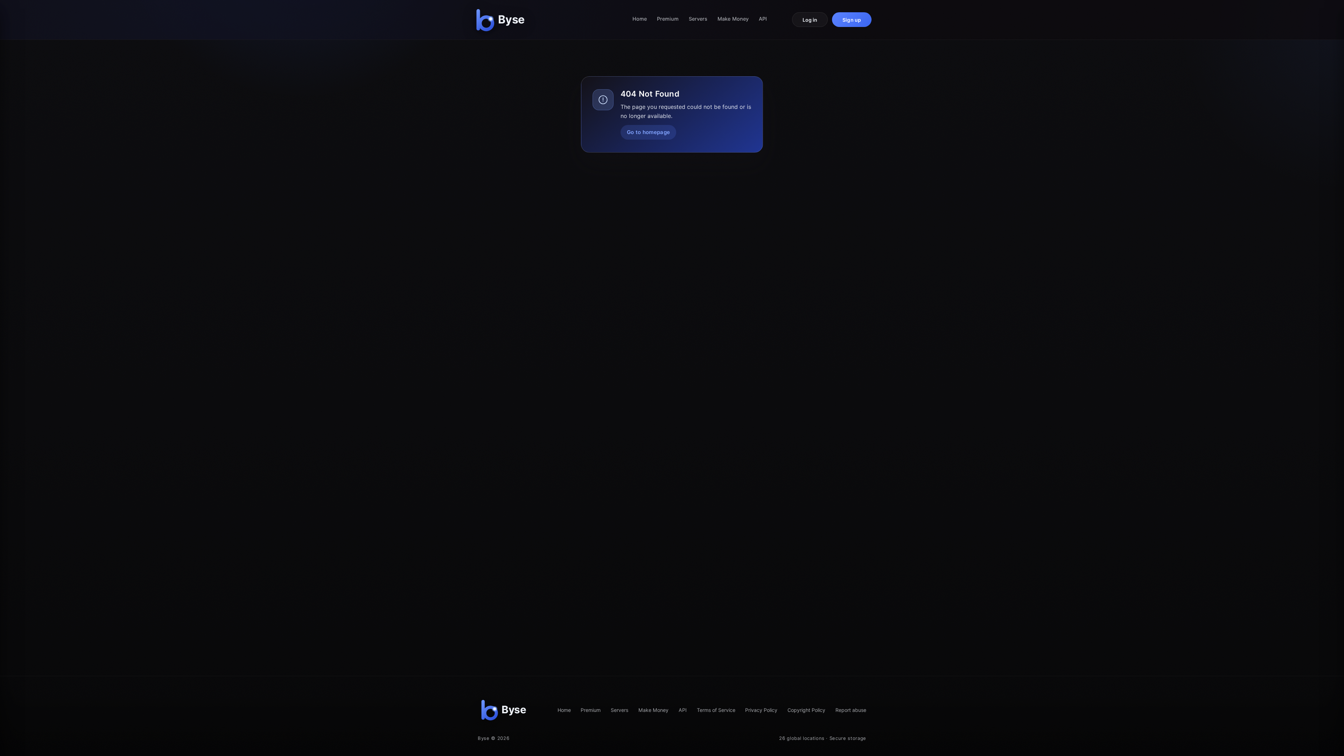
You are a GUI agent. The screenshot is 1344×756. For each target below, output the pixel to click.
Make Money (733, 19)
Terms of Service (716, 710)
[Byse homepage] (501, 20)
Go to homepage (648, 132)
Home (639, 19)
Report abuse (850, 710)
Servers (698, 19)
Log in (810, 20)
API (763, 19)
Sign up (851, 20)
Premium (668, 19)
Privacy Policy (761, 710)
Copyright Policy (806, 710)
